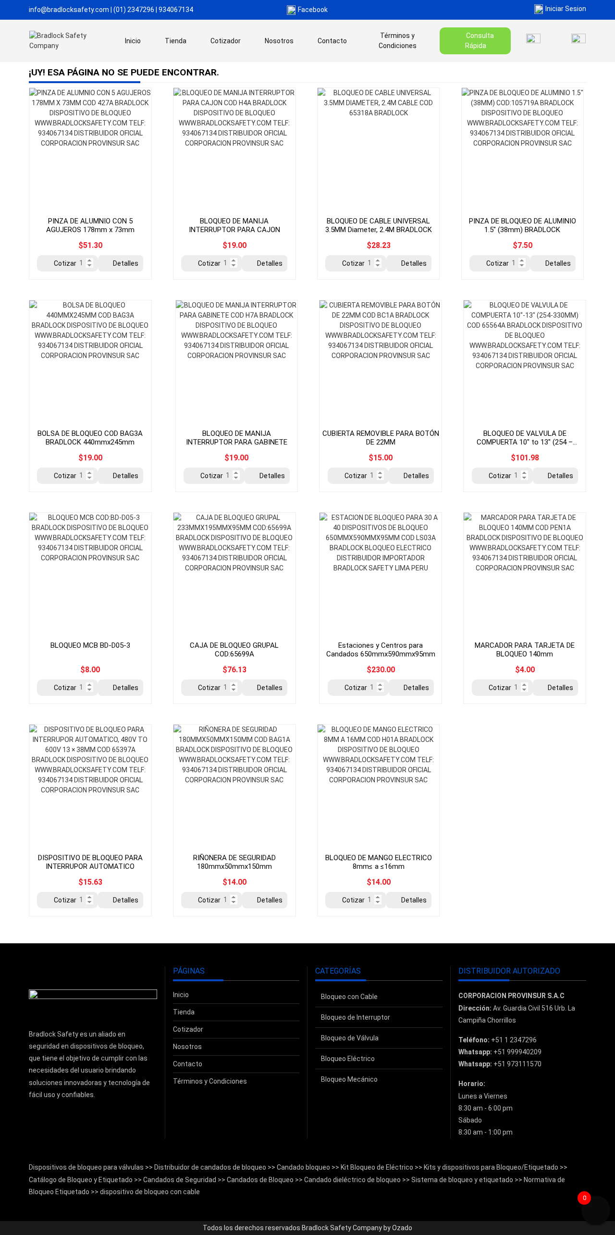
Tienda (175, 41)
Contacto (332, 41)
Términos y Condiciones (398, 40)
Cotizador (225, 41)
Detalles (125, 263)
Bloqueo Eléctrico (348, 1058)
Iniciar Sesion (565, 8)
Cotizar (65, 263)
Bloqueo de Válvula (350, 1038)
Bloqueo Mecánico (349, 1079)
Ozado (402, 1228)
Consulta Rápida (479, 40)
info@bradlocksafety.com (69, 9)
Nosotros (279, 41)
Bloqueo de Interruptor (355, 1017)
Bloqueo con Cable (349, 996)
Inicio (133, 41)
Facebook (313, 9)
